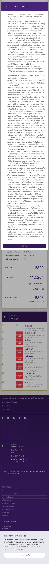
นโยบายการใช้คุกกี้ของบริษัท (13, 549)
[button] (24, 246)
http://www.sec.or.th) (27, 166)
